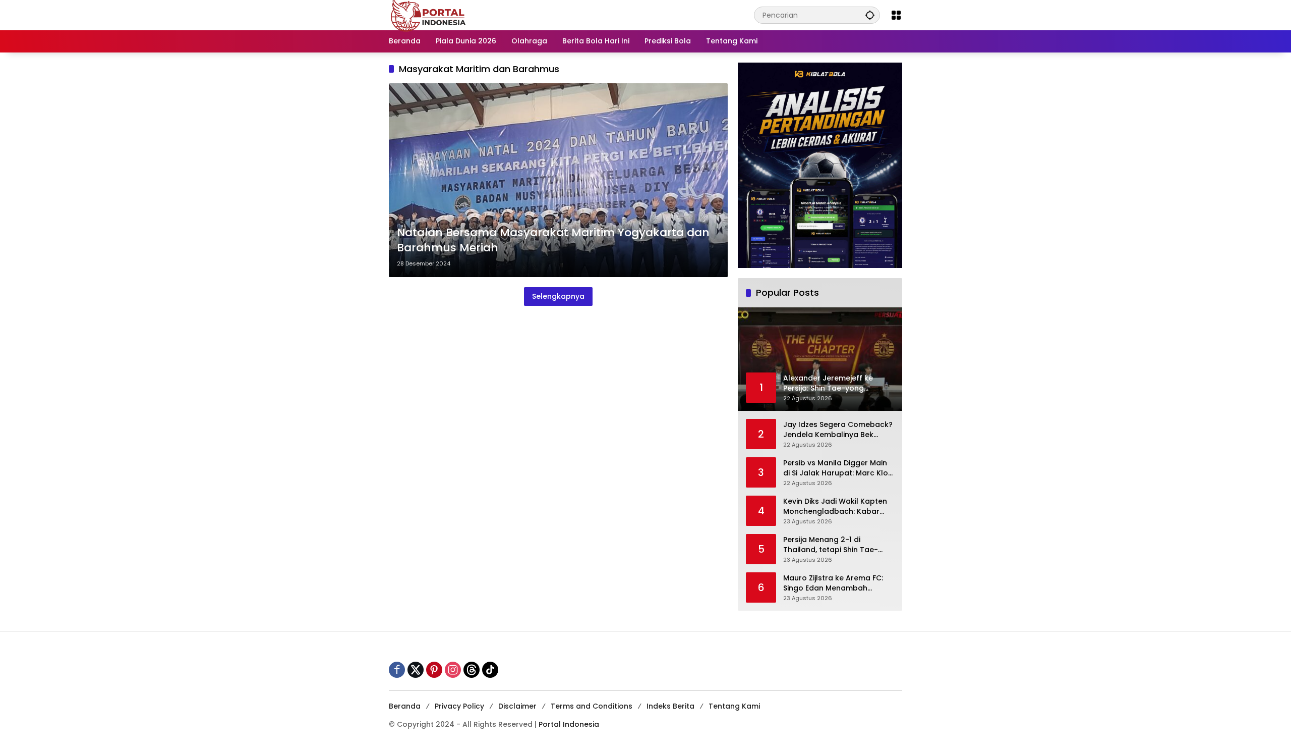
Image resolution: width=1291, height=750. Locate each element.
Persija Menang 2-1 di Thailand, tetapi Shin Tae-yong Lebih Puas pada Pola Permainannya (833, 545)
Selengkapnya (558, 296)
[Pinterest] (434, 670)
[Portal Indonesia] (428, 15)
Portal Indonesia (569, 724)
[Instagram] (453, 670)
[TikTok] (490, 670)
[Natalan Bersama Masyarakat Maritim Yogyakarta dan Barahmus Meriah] (558, 180)
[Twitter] (415, 670)
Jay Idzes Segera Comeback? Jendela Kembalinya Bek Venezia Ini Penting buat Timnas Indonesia (838, 430)
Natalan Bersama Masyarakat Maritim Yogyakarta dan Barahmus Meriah (553, 240)
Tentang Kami (734, 706)
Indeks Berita (670, 706)
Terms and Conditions (591, 706)
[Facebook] (397, 670)
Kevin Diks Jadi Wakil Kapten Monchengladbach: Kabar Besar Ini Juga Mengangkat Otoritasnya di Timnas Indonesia (835, 506)
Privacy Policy (459, 706)
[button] (870, 15)
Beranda (405, 706)
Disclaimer (517, 706)
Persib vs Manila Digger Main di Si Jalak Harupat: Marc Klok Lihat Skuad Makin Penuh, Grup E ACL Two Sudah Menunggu (837, 468)
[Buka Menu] (896, 15)
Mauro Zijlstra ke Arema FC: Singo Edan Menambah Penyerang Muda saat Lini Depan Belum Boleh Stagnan (835, 583)
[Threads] (471, 670)
